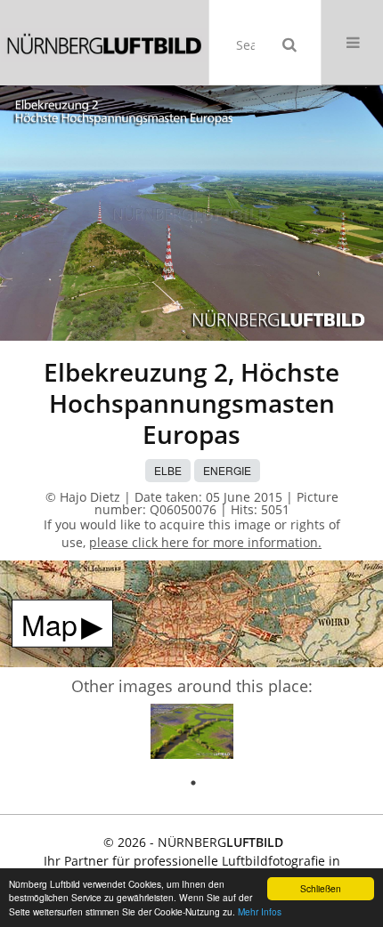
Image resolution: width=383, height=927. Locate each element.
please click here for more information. (205, 542)
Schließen (320, 888)
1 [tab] (193, 783)
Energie (227, 470)
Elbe (168, 470)
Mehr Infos (259, 911)
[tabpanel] (192, 734)
